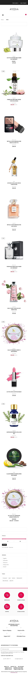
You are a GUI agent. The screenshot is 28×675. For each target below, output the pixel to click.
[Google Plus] (10, 663)
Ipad (9, 578)
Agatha (4, 558)
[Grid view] (3, 24)
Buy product (14, 479)
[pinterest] (7, 663)
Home (2, 19)
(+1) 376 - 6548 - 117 (7, 658)
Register (24, 3)
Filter (4, 544)
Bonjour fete (6, 564)
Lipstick (14, 98)
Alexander (5, 560)
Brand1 (4, 566)
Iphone (13, 578)
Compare (19, 63)
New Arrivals (5, 580)
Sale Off (11, 580)
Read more (14, 63)
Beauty (14, 56)
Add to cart (14, 105)
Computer (5, 578)
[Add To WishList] (8, 63)
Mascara (14, 265)
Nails (14, 181)
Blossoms (5, 562)
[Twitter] (5, 663)
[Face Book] (2, 663)
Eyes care (14, 140)
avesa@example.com (19, 658)
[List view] (5, 24)
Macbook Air (19, 578)
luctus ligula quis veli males (14, 391)
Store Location (15, 3)
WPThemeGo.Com (14, 672)
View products (14, 521)
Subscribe (25, 649)
